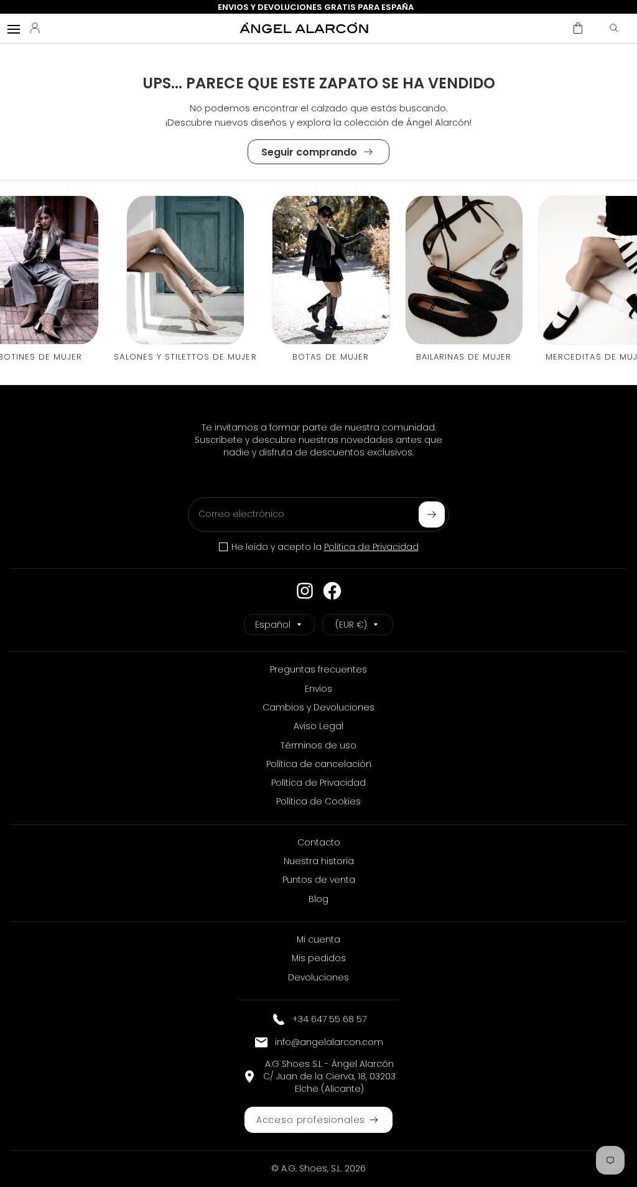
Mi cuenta (318, 939)
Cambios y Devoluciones (318, 707)
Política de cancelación (318, 764)
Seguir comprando (309, 152)
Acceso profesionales (310, 1120)
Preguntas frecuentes (318, 669)
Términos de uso (318, 745)
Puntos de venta (318, 879)
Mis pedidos (319, 958)
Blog (318, 899)
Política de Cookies (318, 801)
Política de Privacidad (371, 547)
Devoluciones (318, 977)
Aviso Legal (318, 726)
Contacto (318, 842)
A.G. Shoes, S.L (311, 1168)
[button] (577, 28)
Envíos (318, 688)
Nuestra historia (319, 861)
